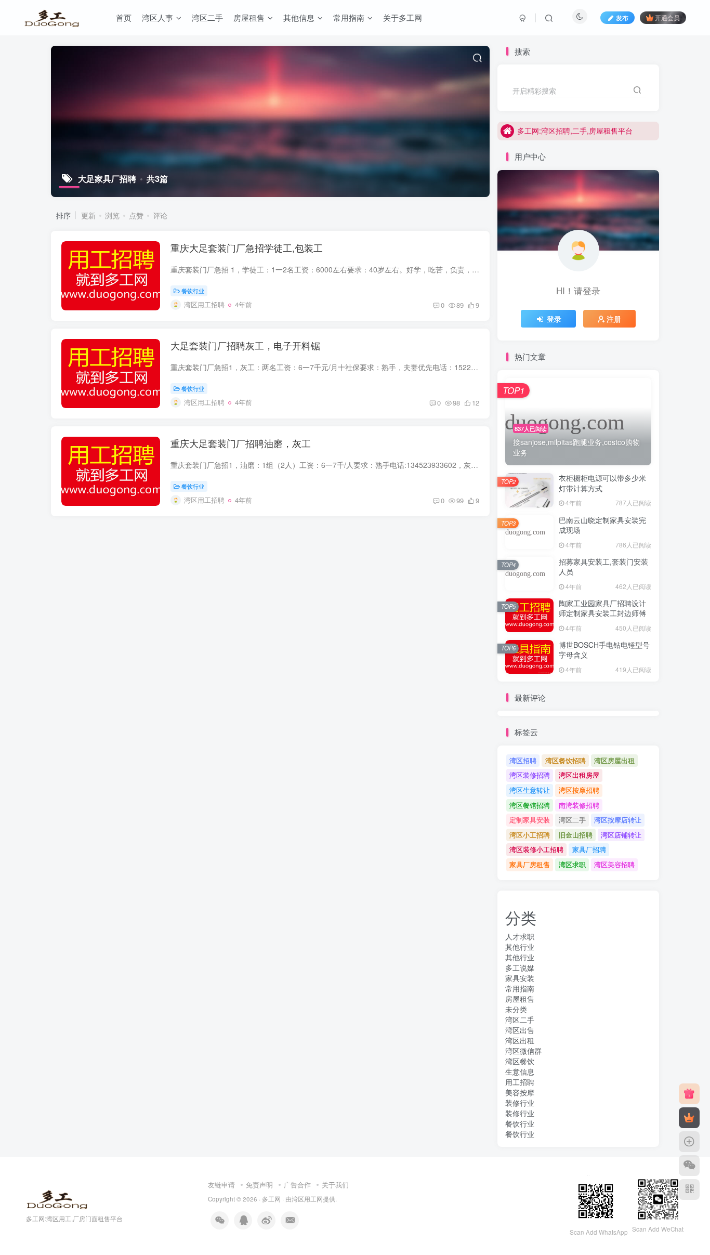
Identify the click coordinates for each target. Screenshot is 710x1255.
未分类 (516, 1009)
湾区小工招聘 (529, 835)
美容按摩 (519, 1092)
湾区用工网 (307, 1199)
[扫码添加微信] (689, 1165)
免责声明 (259, 1184)
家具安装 (519, 978)
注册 (614, 318)
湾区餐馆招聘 (529, 805)
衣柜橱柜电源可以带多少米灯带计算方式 (602, 483)
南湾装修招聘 (579, 805)
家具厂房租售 (529, 864)
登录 (554, 318)
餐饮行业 (192, 290)
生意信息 (519, 1071)
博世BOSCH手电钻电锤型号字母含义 (604, 649)
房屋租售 (519, 998)
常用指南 (519, 988)
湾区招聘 (522, 760)
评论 (160, 215)
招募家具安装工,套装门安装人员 (603, 566)
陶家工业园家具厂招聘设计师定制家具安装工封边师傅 (602, 608)
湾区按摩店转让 (617, 820)
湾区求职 (572, 864)
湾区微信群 (523, 1050)
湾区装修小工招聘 (536, 849)
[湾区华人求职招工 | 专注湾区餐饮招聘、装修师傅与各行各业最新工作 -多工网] (57, 1198)
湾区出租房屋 (579, 775)
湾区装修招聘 (529, 775)
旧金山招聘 (576, 835)
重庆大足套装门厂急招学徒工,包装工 (246, 247)
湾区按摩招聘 (579, 790)
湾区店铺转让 (621, 835)
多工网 (271, 1199)
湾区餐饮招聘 (565, 760)
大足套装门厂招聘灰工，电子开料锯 (245, 345)
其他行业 (519, 947)
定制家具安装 (529, 820)
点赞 (136, 215)
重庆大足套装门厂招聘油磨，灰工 (240, 443)
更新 (88, 215)
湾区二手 (572, 820)
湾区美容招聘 (614, 864)
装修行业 (519, 1102)
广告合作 (297, 1184)
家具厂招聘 (589, 849)
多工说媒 (519, 967)
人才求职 (519, 936)
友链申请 (221, 1184)
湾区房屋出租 (614, 760)
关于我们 (335, 1184)
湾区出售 (519, 1030)
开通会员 (667, 17)
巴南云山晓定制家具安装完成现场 (602, 525)
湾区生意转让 (529, 790)
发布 (622, 17)
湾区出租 (519, 1040)
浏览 (112, 215)
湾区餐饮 (519, 1061)
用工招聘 (519, 1082)
